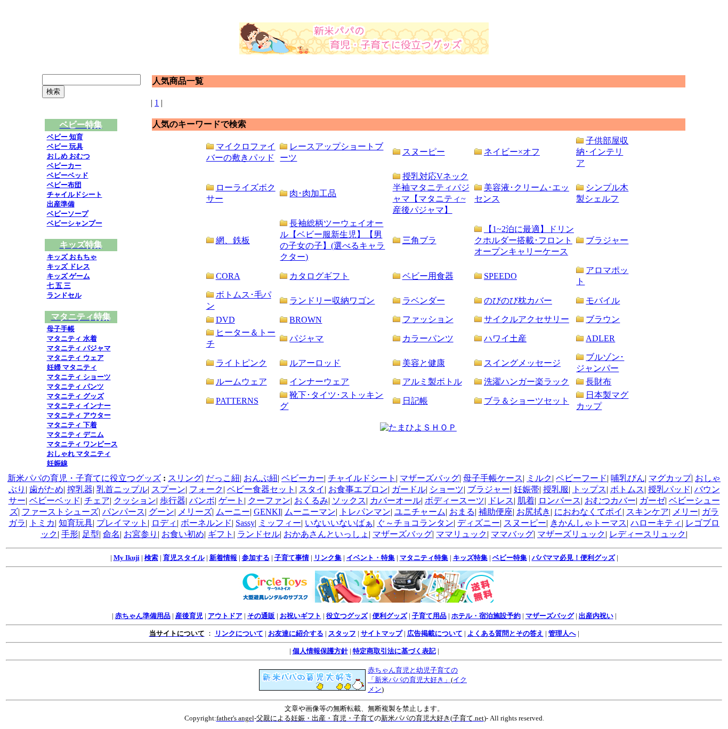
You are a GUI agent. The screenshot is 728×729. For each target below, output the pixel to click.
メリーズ (195, 511)
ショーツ (447, 489)
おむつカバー (610, 500)
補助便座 (496, 511)
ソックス (349, 500)
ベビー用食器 (428, 276)
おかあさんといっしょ (326, 534)
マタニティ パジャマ (79, 348)
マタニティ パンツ (75, 386)
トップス (589, 489)
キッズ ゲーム (68, 276)
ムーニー (233, 511)
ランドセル (64, 295)
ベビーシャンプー (74, 223)
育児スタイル (184, 558)
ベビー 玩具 (65, 146)
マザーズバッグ (429, 478)
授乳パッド (669, 489)
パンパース (123, 511)
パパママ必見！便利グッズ (573, 558)
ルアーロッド (315, 362)
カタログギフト (319, 276)
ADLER (600, 338)
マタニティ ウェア (75, 358)
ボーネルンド (206, 522)
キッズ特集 (470, 558)
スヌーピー (423, 151)
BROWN (305, 319)
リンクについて (239, 633)
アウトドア (225, 616)
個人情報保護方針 (320, 651)
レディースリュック (647, 534)
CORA (228, 276)
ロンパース (559, 500)
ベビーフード (581, 478)
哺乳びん (628, 478)
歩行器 (172, 500)
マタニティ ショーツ (79, 377)
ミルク (539, 478)
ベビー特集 (509, 558)
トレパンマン (365, 511)
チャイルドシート (74, 194)
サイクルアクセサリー (526, 319)
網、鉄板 (233, 240)
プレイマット (122, 522)
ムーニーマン (310, 511)
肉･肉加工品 (312, 193)
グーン (161, 511)
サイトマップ (381, 633)
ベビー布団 (64, 185)
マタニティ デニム (75, 434)
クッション (135, 500)
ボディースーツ (454, 500)
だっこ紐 (223, 478)
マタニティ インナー (79, 406)
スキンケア (647, 511)
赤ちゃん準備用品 (143, 616)
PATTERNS (237, 400)
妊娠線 (57, 463)
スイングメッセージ (522, 362)
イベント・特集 (370, 558)
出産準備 (61, 204)
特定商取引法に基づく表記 (394, 651)
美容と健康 (423, 362)
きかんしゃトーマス (588, 522)
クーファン (269, 500)
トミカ (42, 522)
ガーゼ (652, 500)
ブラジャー (607, 240)
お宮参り (141, 534)
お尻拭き (533, 511)
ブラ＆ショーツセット (526, 400)
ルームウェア (241, 381)
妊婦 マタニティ (72, 367)
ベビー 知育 (65, 137)
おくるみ (311, 500)
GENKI (267, 511)
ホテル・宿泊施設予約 (486, 616)
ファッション (428, 319)
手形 (69, 534)
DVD (225, 319)
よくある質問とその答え (505, 633)
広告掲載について (435, 633)
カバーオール (395, 500)
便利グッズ (390, 616)
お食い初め (182, 534)
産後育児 (189, 616)
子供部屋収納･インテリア (602, 151)
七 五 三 (59, 286)
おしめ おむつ (68, 156)
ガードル (409, 489)
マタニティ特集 (424, 558)
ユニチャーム (420, 511)
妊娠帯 (526, 489)
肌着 (526, 500)
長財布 (598, 381)
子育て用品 (429, 616)
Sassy (245, 522)
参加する (256, 558)
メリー (685, 511)
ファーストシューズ (60, 511)
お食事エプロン (358, 489)
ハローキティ (656, 522)
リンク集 (328, 558)
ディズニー (478, 522)
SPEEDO (500, 276)
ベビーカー (64, 166)
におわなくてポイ (588, 511)
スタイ (312, 489)
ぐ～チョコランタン (415, 522)
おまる (462, 511)
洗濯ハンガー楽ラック (526, 381)
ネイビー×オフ (512, 151)
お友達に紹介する (295, 633)
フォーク (206, 489)
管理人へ (562, 633)
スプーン (168, 489)
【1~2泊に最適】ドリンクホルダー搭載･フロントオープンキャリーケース (524, 240)
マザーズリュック (571, 534)
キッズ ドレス (68, 266)
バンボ (202, 500)
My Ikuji (127, 558)
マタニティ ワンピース (82, 444)
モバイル (603, 300)
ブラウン (603, 319)
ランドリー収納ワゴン (332, 300)
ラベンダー (423, 300)
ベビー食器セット (261, 489)
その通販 (261, 616)
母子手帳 (61, 329)
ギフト (220, 534)
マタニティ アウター (79, 415)
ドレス (501, 500)
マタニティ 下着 (72, 425)
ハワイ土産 (505, 338)
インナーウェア (319, 381)
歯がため (46, 489)
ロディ (164, 522)
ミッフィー (279, 522)
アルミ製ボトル (432, 381)
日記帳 (415, 400)
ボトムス (627, 489)
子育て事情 (291, 558)
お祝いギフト (300, 616)
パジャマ (306, 338)
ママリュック (461, 534)
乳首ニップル (122, 489)
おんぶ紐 (261, 478)
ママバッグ (512, 534)
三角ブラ (419, 240)
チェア (97, 500)
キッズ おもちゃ (72, 257)
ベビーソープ (67, 214)
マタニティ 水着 (72, 338)
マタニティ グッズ (75, 396)
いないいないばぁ (339, 522)
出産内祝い (596, 616)
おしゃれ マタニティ (79, 454)
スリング (185, 478)
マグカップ (670, 478)
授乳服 (556, 489)
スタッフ (342, 633)
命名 (111, 534)
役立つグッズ (347, 616)
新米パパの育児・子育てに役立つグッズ (84, 478)
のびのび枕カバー (518, 300)
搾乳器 (80, 489)
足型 (90, 534)
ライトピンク (241, 362)
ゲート (231, 500)
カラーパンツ (428, 338)
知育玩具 (76, 522)
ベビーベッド (67, 175)
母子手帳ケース (493, 478)
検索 (151, 558)
